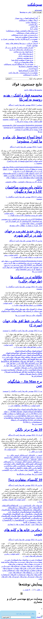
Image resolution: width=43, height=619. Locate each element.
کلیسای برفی (34, 514)
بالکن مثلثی (25, 464)
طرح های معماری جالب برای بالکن (18, 470)
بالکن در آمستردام (27, 459)
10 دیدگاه (11, 435)
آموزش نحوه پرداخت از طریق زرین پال (19, 47)
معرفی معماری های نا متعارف (19, 524)
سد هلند (10, 173)
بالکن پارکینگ (21, 457)
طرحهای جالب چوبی (19, 570)
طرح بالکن (22, 468)
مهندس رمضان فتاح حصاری (30, 223)
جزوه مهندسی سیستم (25, 58)
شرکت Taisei (24, 267)
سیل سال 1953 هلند (32, 175)
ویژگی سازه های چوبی (24, 577)
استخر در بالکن (37, 455)
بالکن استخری (18, 455)
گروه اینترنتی (33, 68)
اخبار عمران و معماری (34, 225)
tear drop (25, 125)
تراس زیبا (35, 466)
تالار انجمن (34, 26)
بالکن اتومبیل (27, 455)
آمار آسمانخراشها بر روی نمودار (26, 18)
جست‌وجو (38, 10)
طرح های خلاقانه (15, 309)
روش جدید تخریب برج (16, 265)
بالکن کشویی (33, 464)
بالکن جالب (37, 459)
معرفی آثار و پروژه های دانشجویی (30, 182)
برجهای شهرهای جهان (18, 357)
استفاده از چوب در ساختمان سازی (30, 560)
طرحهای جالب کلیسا (34, 505)
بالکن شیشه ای (31, 462)
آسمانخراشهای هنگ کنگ (12, 355)
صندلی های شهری (28, 309)
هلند (38, 180)
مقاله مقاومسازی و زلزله (23, 62)
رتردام (23, 173)
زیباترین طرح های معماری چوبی (21, 568)
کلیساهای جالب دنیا (32, 508)
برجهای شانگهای (26, 416)
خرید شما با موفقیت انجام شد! (22, 60)
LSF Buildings (37, 219)
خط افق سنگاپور (27, 359)
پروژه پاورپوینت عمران (24, 219)
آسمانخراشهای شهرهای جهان (26, 353)
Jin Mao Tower (37, 409)
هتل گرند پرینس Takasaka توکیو (27, 269)
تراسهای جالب (27, 466)
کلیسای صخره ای (32, 516)
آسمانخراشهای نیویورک (29, 355)
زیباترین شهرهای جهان (25, 368)
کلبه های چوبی (24, 572)
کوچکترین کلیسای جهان (18, 518)
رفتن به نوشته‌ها (25, 12)
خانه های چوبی (12, 566)
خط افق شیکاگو (9, 361)
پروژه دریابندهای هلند (22, 169)
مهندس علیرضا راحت (23, 105)
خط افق (35, 359)
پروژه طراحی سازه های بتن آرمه (21, 49)
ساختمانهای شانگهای (15, 418)
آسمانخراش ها (37, 376)
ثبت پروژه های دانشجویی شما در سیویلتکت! (22, 31)
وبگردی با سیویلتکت (30, 75)
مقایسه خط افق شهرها (24, 372)
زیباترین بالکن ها (32, 468)
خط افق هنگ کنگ (28, 363)
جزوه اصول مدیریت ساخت (23, 52)
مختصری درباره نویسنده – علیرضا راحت (23, 73)
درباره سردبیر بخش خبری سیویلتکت (24, 35)
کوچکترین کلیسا (32, 518)
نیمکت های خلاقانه (23, 311)
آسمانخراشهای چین (25, 409)
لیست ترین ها (37, 271)
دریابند (38, 173)
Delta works (14, 167)
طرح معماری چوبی (32, 570)
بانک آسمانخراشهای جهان (28, 411)
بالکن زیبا (17, 459)
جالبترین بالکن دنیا (16, 466)
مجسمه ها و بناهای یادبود (33, 90)
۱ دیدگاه (11, 105)
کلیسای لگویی (11, 516)
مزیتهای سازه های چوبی (31, 574)
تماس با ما (34, 29)
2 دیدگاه (13, 147)
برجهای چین (36, 416)
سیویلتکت (34, 4)
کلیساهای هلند (12, 510)
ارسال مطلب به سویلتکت (28, 20)
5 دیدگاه (11, 540)
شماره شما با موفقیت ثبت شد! (26, 37)
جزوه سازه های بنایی (25, 54)
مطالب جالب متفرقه (17, 225)
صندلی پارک (38, 309)
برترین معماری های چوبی (29, 564)
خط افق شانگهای (15, 359)
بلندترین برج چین (15, 416)
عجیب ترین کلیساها (20, 505)
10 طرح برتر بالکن (28, 429)
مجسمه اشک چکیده (15, 125)
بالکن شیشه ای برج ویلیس (16, 462)
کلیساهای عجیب (34, 510)
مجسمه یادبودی (14, 127)
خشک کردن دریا (24, 171)
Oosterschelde (23, 167)
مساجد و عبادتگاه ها (24, 474)
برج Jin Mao (35, 414)
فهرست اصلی (37, 12)
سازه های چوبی (36, 524)
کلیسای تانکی (12, 514)
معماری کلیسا (28, 522)
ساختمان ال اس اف (21, 221)
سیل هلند (21, 175)
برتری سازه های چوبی (29, 562)
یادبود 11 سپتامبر (21, 129)
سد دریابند (17, 173)
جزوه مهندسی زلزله (26, 56)
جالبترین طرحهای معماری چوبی (28, 566)
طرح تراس (15, 468)
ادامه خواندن (24, 405)
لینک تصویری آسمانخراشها (28, 70)
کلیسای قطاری (21, 516)
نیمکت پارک (34, 311)
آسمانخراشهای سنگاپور (33, 351)
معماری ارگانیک (13, 520)
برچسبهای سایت (32, 22)
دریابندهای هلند (30, 173)
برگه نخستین (33, 24)
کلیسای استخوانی (31, 512)
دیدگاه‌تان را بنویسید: (10, 330)
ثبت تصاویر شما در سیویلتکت (27, 33)
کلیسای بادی (21, 512)
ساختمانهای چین (27, 418)
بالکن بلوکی (30, 457)
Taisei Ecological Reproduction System (28, 261)
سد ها (40, 132)
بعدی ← (26, 590)
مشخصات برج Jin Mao (31, 422)
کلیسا (11, 505)
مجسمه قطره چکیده (27, 127)
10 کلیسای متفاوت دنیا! (25, 480)
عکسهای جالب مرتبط (34, 315)
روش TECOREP (30, 265)
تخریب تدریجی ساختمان (28, 263)
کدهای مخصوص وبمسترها (28, 66)
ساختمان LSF (33, 221)
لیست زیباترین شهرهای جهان (23, 370)
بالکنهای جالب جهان (15, 464)
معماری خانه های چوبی (15, 574)
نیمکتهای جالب (12, 311)
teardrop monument (35, 125)
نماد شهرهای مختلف (27, 374)
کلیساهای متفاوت (23, 510)
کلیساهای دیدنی (20, 508)
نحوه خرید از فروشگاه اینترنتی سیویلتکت (18, 64)
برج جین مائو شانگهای (23, 414)
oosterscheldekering (35, 167)
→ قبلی (39, 590)
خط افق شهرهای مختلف (23, 361)
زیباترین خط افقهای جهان (31, 365)
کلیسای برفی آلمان (23, 514)
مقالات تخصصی (11, 182)
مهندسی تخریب (14, 267)
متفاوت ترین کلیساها (26, 520)
